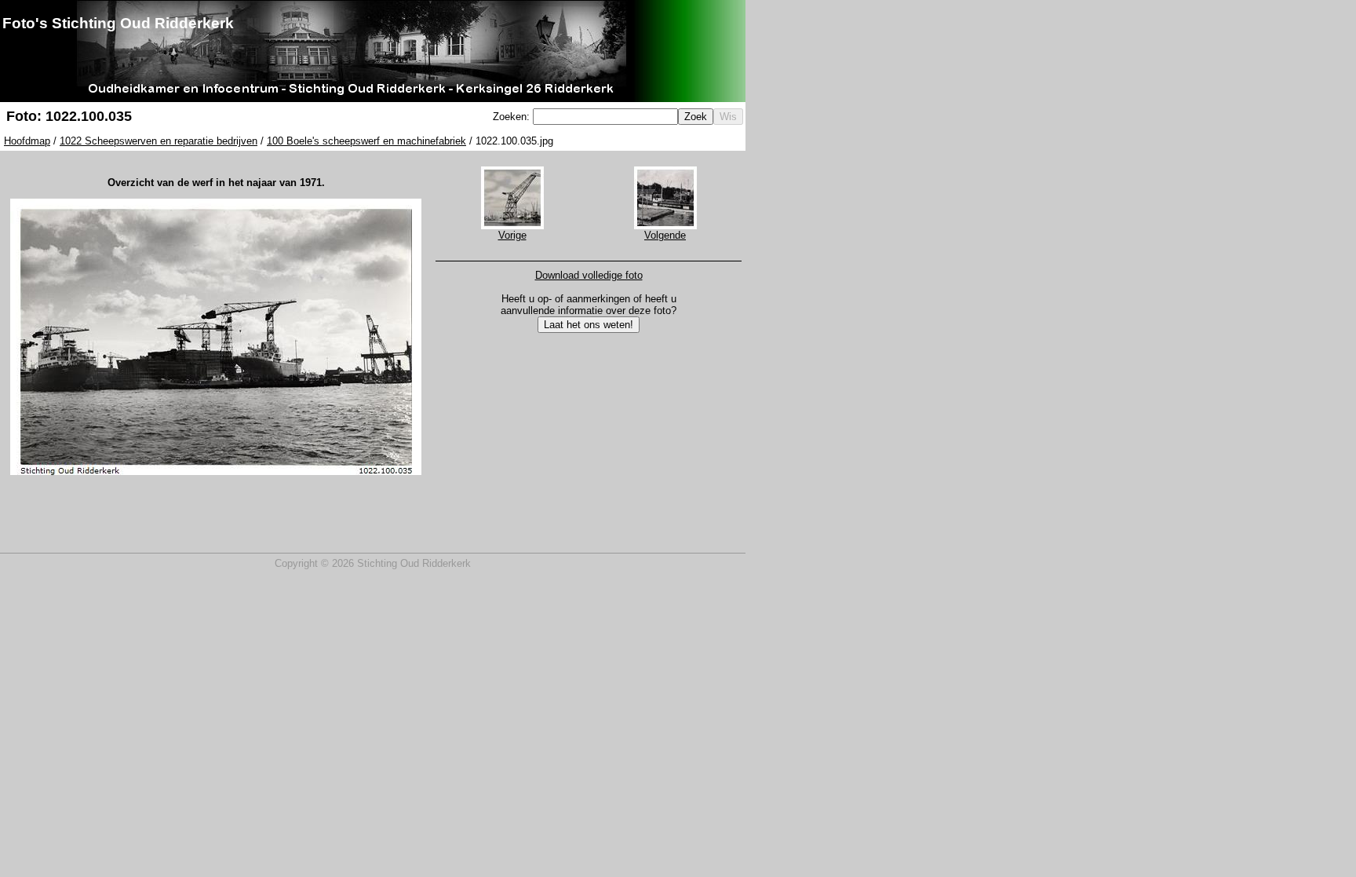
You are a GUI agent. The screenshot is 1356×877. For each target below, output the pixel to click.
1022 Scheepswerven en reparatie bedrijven (158, 141)
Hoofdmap (27, 141)
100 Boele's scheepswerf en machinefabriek (366, 141)
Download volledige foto (589, 275)
